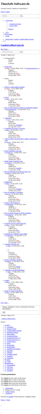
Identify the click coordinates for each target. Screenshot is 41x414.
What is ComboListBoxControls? (15, 87)
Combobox (8, 118)
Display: (5, 307)
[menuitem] (14, 24)
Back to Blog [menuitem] (9, 34)
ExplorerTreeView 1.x (32, 68)
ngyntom (18, 189)
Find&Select (8, 182)
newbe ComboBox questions (13, 260)
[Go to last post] (20, 73)
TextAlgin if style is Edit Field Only (15, 223)
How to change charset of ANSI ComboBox (18, 213)
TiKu (8, 68)
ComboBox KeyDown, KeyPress (15, 128)
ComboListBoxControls (12, 45)
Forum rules (8, 66)
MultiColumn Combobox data (14, 161)
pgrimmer (19, 125)
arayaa (8, 142)
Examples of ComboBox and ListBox (16, 234)
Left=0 (7, 97)
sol (9, 120)
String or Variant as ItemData (13, 291)
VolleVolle (9, 235)
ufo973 (8, 173)
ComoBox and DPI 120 (12, 244)
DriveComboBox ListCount (13, 151)
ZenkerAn (9, 152)
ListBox (7, 280)
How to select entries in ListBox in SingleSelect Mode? (21, 108)
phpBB (10, 396)
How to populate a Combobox (14, 192)
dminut (8, 261)
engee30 (9, 163)
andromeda (9, 204)
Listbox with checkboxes (12, 203)
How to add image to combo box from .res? (18, 171)
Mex (7, 99)
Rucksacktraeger (11, 109)
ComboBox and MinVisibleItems (15, 270)
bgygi (8, 194)
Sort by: (18, 307)
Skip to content (5, 12)
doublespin (9, 215)
